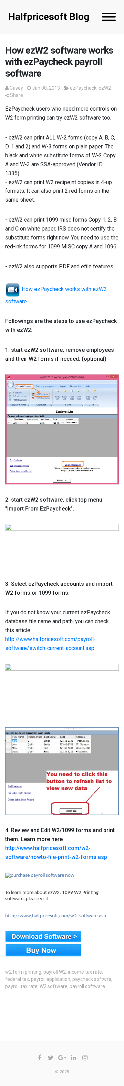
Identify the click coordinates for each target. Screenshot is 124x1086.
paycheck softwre (91, 979)
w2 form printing (23, 972)
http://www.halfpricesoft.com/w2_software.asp (55, 916)
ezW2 (105, 88)
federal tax (17, 979)
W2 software (54, 986)
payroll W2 (54, 972)
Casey (16, 88)
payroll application (50, 979)
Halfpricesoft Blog (48, 16)
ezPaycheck (83, 88)
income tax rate (85, 972)
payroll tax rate (21, 986)
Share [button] (16, 95)
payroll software (87, 986)
